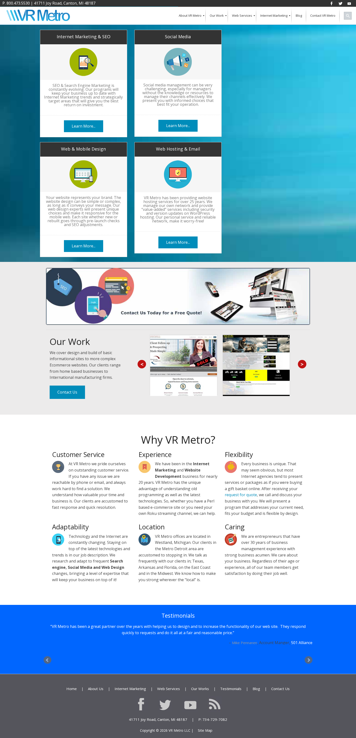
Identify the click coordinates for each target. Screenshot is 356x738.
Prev (47, 672)
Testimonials (230, 701)
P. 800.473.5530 (16, 3)
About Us (95, 701)
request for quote (241, 494)
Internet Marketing (130, 701)
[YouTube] (349, 3)
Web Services (168, 701)
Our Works (200, 701)
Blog (256, 701)
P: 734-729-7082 (212, 732)
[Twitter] (340, 3)
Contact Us (67, 392)
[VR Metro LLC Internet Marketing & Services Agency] (38, 16)
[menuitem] (190, 16)
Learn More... (83, 126)
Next (308, 672)
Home (71, 701)
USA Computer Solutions (289, 655)
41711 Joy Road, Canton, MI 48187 (64, 3)
